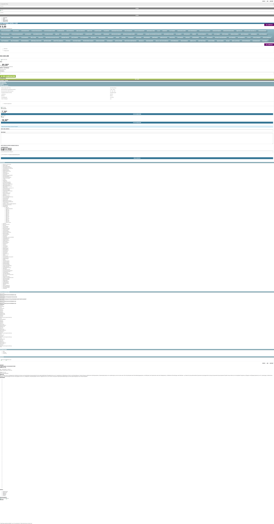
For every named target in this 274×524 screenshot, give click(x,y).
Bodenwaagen (6, 233)
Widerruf (4, 493)
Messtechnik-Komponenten (8, 274)
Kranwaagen (5, 243)
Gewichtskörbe (6, 282)
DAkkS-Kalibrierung (7, 171)
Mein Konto (5, 20)
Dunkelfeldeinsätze (6, 271)
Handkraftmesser (6, 238)
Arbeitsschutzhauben (7, 232)
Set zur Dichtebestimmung (8, 196)
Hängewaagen (6, 248)
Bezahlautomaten (6, 228)
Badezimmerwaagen (7, 183)
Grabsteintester (6, 249)
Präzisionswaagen (6, 190)
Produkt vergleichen (8, 103)
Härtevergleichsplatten (7, 265)
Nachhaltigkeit (3, 319)
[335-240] (3, 115)
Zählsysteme (5, 235)
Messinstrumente (6, 195)
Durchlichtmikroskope (7, 177)
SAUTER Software (6, 273)
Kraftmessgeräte (6, 266)
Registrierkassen (6, 170)
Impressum (5, 492)
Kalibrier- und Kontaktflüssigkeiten (9, 203)
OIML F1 (7, 217)
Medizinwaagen (6, 242)
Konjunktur (2, 308)
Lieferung (5, 353)
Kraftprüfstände (6, 281)
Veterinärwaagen (6, 278)
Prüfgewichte (5, 206)
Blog (4, 19)
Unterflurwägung (6, 261)
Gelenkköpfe (5, 205)
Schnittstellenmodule (7, 267)
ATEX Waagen (5, 226)
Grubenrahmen (6, 253)
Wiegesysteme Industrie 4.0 (8, 188)
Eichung (4, 225)
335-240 (2, 117)
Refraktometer (5, 198)
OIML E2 (7, 211)
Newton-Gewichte (9, 208)
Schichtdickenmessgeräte (8, 168)
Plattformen (5, 181)
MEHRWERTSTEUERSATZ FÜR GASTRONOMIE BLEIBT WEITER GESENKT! (13, 299)
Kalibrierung (2, 313)
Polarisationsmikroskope (7, 190)
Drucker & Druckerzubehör (8, 256)
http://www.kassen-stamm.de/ (26, 523)
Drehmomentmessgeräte (7, 175)
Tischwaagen (5, 246)
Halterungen (5, 165)
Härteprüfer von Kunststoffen (8, 237)
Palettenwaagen (6, 262)
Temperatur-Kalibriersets (7, 184)
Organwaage (5, 199)
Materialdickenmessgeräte (8, 201)
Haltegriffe (5, 288)
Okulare (4, 284)
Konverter (5, 180)
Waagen (1, 310)
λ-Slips (4, 179)
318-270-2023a (3, 108)
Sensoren (5, 245)
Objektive (4, 194)
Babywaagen (5, 248)
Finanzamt (2, 306)
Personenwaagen (6, 264)
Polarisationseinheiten (7, 167)
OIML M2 (7, 210)
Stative (4, 254)
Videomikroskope (6, 287)
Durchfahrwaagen (6, 286)
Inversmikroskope (6, 189)
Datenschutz (5, 491)
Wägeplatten (5, 280)
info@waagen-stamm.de (7, 370)
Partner (4, 495)
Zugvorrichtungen (6, 193)
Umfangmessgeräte (6, 182)
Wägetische (5, 172)
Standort (4, 494)
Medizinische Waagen (7, 200)
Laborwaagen (5, 230)
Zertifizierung (5, 227)
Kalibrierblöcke (6, 169)
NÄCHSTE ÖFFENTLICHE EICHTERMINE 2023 (8, 301)
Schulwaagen (5, 255)
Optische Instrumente (7, 164)
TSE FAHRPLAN (269, 25)
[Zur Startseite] (1, 10)
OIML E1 (7, 207)
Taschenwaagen (6, 234)
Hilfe (4, 351)
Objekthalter (5, 187)
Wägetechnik (2, 314)
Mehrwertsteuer (3, 325)
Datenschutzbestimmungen (14, 154)
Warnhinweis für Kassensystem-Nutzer (8, 297)
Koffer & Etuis (8, 222)
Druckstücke (5, 250)
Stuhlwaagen (5, 251)
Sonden (4, 244)
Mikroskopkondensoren (7, 186)
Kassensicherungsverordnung (6, 317)
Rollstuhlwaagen (6, 263)
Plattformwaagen (6, 240)
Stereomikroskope (6, 166)
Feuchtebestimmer (6, 269)
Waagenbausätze (6, 276)
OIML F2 (7, 209)
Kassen (1, 305)
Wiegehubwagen (6, 279)
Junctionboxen (6, 239)
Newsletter (5, 21)
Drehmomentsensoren (7, 204)
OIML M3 (7, 218)
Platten (4, 259)
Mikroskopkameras (6, 185)
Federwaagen (5, 272)
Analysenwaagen (6, 229)
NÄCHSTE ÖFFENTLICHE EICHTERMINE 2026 (8, 294)
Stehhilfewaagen (6, 260)
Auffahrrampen (6, 258)
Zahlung (4, 352)
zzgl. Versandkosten (8, 28)
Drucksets (5, 252)
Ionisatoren (5, 247)
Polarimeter (5, 174)
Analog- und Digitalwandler (8, 277)
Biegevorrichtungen (6, 192)
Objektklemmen (6, 283)
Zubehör (4, 223)
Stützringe (5, 268)
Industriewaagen (6, 176)
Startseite (5, 17)
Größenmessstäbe (6, 178)
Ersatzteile (5, 236)
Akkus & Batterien (6, 285)
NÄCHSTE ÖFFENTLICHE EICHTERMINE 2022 (8, 303)
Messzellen (5, 275)
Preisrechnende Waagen (8, 270)
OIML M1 (7, 212)
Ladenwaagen (5, 202)
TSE (1, 307)
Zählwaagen (5, 241)
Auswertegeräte (6, 173)
